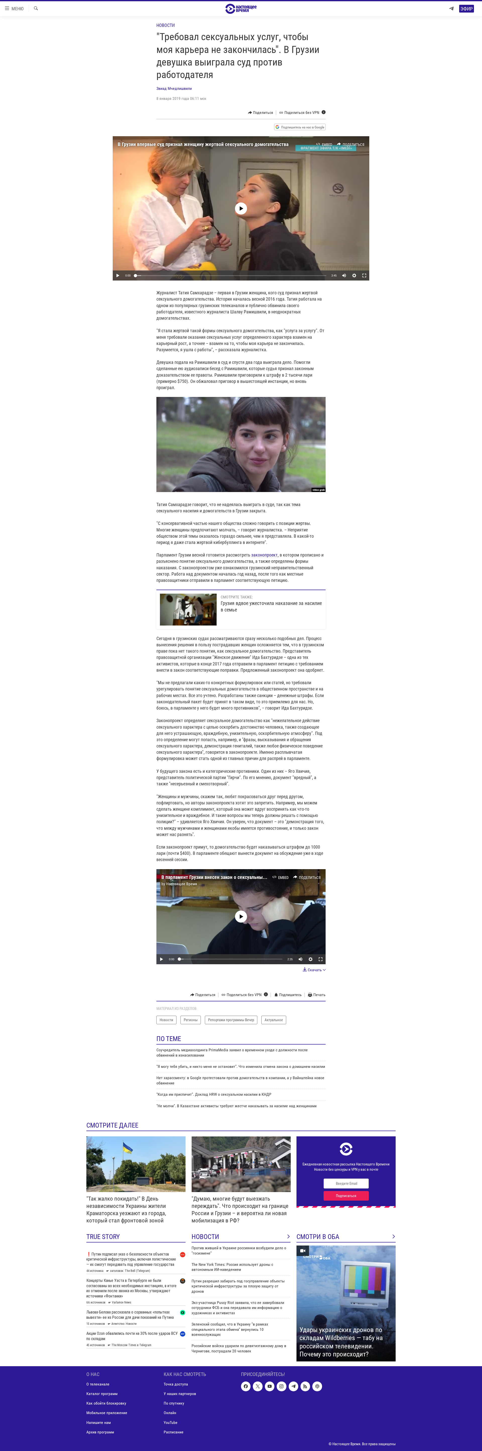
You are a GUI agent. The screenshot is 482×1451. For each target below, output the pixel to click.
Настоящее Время (181, 883)
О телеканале (97, 1384)
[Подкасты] (317, 1386)
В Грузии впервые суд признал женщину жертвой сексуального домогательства (203, 144)
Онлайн (170, 1412)
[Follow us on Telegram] (293, 1386)
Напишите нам (98, 1422)
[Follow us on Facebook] (246, 1386)
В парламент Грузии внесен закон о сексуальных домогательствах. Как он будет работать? (258, 877)
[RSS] (305, 1386)
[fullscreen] (364, 275)
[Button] (260, 112)
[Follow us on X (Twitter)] (257, 1386)
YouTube (170, 1422)
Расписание (174, 1432)
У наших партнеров (180, 1393)
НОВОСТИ (205, 1237)
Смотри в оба (317, 1237)
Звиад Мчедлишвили (174, 88)
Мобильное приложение (106, 1412)
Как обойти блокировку (106, 1403)
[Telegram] (451, 9)
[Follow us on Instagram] (281, 1386)
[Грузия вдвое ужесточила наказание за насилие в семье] (188, 610)
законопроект (264, 555)
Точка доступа (176, 1384)
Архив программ (100, 1432)
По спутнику (174, 1403)
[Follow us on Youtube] (269, 1386)
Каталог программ (101, 1393)
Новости (165, 25)
